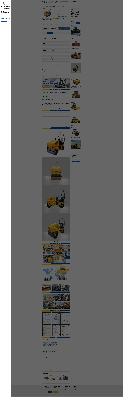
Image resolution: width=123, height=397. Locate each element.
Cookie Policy (3, 2)
